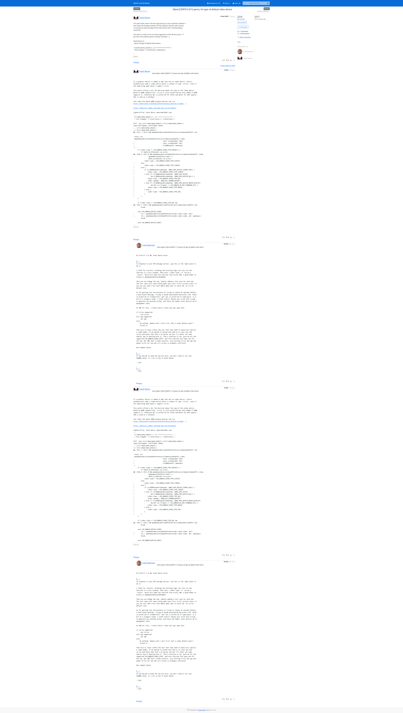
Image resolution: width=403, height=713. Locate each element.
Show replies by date (227, 66)
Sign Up (237, 3)
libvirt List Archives (141, 3)
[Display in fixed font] (230, 60)
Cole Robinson (148, 245)
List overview (242, 22)
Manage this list (214, 3)
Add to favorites (245, 37)
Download (243, 27)
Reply (137, 62)
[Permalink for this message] (234, 60)
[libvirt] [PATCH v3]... (140, 11)
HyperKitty (202, 710)
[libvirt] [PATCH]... (263, 11)
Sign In (227, 3)
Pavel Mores (144, 17)
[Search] (268, 3)
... (138, 261)
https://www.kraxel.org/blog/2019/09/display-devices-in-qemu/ (158, 104)
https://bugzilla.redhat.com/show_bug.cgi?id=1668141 (154, 108)
